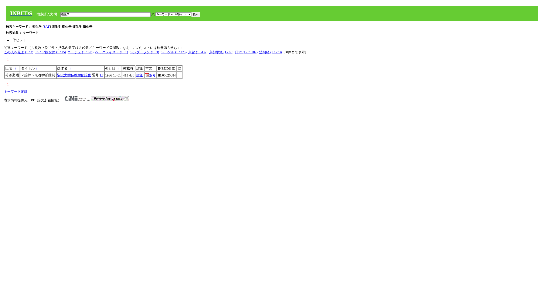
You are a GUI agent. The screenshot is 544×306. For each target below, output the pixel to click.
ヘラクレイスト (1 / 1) (111, 52)
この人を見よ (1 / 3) (18, 52)
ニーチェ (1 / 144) (81, 52)
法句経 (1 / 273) (270, 52)
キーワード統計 (16, 91)
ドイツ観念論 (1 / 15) (50, 52)
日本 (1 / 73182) (246, 52)
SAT (47, 26)
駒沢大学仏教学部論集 (74, 75)
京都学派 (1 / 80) (221, 52)
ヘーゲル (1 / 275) (174, 52)
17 (101, 75)
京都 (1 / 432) (197, 52)
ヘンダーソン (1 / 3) (144, 52)
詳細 (139, 75)
